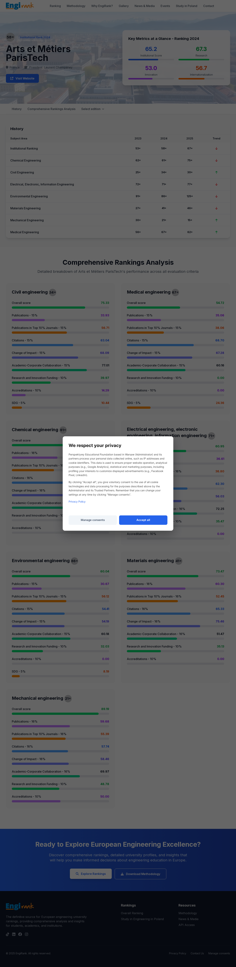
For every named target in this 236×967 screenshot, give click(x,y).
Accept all (143, 520)
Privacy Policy (77, 501)
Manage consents (93, 520)
